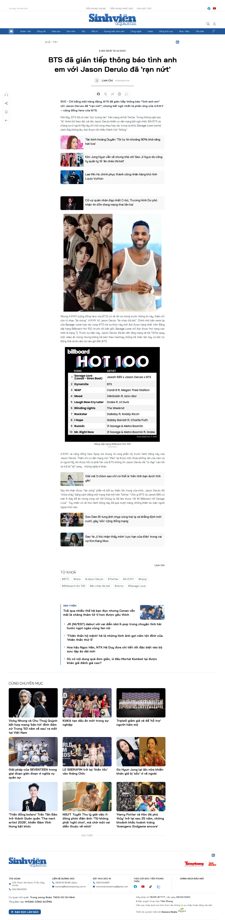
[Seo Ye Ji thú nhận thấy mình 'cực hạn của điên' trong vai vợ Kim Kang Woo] (71, 539)
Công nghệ (136, 31)
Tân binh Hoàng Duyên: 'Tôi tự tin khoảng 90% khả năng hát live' (122, 141)
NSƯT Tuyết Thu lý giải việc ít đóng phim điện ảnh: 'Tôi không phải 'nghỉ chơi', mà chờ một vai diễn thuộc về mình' (86, 820)
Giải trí (94, 31)
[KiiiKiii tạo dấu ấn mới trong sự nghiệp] (87, 702)
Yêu (83, 31)
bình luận (127, 94)
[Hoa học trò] (212, 864)
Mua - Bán (184, 31)
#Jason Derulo (94, 579)
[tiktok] (152, 887)
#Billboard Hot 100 (73, 586)
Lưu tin (6, 112)
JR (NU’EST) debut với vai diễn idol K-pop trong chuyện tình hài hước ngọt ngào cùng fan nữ (114, 626)
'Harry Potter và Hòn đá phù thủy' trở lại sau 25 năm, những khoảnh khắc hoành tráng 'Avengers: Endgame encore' (140, 820)
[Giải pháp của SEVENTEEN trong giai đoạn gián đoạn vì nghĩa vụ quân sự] (33, 751)
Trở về (6, 120)
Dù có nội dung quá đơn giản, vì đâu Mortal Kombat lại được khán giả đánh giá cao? (112, 661)
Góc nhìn (71, 31)
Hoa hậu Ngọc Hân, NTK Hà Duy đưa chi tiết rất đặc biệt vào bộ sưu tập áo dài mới (114, 649)
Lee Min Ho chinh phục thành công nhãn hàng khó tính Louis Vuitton (121, 176)
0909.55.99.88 (63, 882)
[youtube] (214, 8)
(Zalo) (74, 882)
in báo (119, 94)
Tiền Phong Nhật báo (121, 8)
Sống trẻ (41, 31)
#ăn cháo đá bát (100, 586)
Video (150, 31)
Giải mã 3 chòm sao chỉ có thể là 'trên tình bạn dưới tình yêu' (123, 478)
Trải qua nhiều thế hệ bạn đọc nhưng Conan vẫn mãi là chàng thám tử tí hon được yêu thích (99, 612)
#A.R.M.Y (128, 579)
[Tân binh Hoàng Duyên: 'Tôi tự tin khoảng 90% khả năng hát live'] (71, 142)
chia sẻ (98, 94)
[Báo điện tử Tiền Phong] (194, 864)
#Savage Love (137, 586)
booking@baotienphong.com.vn (70, 886)
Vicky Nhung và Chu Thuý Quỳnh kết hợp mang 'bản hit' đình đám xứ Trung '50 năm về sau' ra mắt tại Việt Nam (33, 726)
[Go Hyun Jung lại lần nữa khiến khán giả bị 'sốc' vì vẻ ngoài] (140, 751)
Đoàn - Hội (25, 31)
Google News (177, 42)
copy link (112, 94)
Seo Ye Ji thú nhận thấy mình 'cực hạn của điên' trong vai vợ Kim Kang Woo (123, 539)
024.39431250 (19, 889)
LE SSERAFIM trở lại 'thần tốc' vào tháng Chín (85, 771)
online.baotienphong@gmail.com (112, 886)
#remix (119, 586)
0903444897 (103, 882)
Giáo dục (56, 31)
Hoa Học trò (144, 8)
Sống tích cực (166, 31)
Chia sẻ (6, 103)
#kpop (143, 579)
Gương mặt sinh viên (114, 31)
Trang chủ (11, 31)
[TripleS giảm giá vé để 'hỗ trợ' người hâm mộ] (140, 702)
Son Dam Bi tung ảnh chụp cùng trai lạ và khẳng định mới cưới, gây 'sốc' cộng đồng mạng (123, 519)
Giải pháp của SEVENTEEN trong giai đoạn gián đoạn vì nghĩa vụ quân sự (33, 773)
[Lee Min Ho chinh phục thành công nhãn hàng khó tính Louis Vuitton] (71, 177)
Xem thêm (213, 31)
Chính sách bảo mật (192, 878)
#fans (77, 579)
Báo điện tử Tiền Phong (112, 20)
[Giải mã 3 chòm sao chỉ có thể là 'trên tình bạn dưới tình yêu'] (71, 479)
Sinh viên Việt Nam (27, 862)
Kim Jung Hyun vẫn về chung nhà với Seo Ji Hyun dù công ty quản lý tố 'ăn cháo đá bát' (123, 159)
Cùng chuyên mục (26, 683)
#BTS (65, 579)
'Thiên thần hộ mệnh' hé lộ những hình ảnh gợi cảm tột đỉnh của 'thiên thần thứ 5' (115, 638)
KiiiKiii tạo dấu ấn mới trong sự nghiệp (86, 722)
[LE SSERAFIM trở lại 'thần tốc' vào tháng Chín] (87, 751)
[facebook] (209, 8)
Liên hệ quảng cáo (63, 878)
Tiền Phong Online (96, 8)
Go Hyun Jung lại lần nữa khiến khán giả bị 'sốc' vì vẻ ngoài (139, 771)
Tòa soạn (14, 878)
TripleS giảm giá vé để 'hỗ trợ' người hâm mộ (138, 722)
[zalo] (160, 886)
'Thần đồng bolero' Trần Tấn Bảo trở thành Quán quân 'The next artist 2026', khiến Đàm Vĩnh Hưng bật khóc (33, 820)
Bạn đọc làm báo (26, 911)
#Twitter (113, 579)
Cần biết (200, 31)
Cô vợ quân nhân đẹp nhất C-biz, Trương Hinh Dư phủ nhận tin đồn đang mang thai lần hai (121, 202)
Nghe (6, 95)
